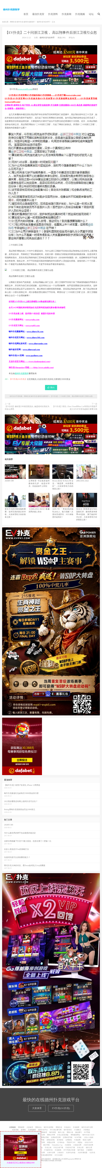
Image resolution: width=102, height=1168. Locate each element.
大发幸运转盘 (70, 1152)
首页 (26, 14)
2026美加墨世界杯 (46, 1155)
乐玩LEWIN (89, 1142)
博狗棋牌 (21, 1127)
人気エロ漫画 (88, 1137)
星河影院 (60, 1140)
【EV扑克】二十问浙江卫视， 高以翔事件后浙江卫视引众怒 (51, 33)
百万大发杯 (59, 1155)
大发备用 (30, 1127)
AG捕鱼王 (77, 1130)
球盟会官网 (51, 1142)
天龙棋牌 (76, 1127)
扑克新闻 (66, 14)
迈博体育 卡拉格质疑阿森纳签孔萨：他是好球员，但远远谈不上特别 (39, 483)
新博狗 (23, 1130)
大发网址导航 (44, 1137)
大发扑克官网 (88, 1145)
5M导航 (41, 1140)
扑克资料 (53, 14)
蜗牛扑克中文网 (87, 1127)
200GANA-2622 (82, 481)
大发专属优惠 (82, 1152)
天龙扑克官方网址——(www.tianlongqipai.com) (29, 361)
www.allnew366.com (35, 337)
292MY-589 (9, 481)
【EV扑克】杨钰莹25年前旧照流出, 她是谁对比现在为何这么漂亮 (27, 407)
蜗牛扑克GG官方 (88, 1135)
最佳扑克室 (38, 14)
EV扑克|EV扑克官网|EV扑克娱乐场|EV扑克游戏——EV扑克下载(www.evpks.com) (45, 95)
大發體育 (89, 1150)
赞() (52, 388)
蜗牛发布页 (68, 1130)
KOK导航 (78, 1137)
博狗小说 (70, 1132)
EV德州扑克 (48, 1150)
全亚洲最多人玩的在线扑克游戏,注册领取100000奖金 (48, 379)
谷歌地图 (58, 1160)
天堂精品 (86, 1130)
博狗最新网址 (75, 1135)
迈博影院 (68, 1140)
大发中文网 (51, 1152)
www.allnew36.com (35, 331)
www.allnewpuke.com (38, 343)
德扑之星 (89, 1147)
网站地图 (44, 1160)
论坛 (91, 14)
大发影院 (68, 1145)
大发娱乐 (60, 1152)
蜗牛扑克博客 (48, 1127)
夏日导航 (46, 1145)
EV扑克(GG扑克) (61, 1108)
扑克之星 (80, 1147)
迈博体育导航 (67, 1137)
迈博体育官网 (56, 1137)
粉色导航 (15, 1130)
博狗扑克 (59, 1127)
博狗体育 (44, 1132)
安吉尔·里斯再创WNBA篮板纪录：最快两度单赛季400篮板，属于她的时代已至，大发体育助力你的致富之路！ (86, 514)
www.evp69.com (25, 89)
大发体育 (37, 1108)
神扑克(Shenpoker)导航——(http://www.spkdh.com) (31, 367)
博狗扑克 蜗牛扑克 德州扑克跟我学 (11, 9)
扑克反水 (67, 1127)
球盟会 (80, 1142)
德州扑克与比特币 (43, 22)
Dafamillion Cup (57, 1145)
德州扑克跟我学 (22, 373)
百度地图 (51, 1160)
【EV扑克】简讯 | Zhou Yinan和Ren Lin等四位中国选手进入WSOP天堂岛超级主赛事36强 (74, 407)
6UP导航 (87, 1132)
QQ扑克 (92, 1152)
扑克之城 (48, 1147)
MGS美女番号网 (55, 1130)
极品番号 (78, 1132)
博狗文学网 (51, 1135)
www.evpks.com (32, 319)
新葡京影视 (51, 1140)
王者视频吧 (32, 1130)
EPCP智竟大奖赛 (69, 1150)
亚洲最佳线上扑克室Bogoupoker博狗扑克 (66, 1159)
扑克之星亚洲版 (62, 1135)
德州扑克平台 (43, 1130)
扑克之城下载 (58, 1147)
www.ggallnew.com (34, 355)
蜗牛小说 (61, 1132)
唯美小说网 (87, 1140)
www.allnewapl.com (31, 349)
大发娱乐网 (77, 1145)
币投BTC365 (71, 1142)
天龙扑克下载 (70, 1147)
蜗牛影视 (52, 1132)
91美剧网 (77, 1140)
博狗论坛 (38, 1127)
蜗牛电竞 (81, 1150)
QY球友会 (60, 1142)
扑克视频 (80, 14)
